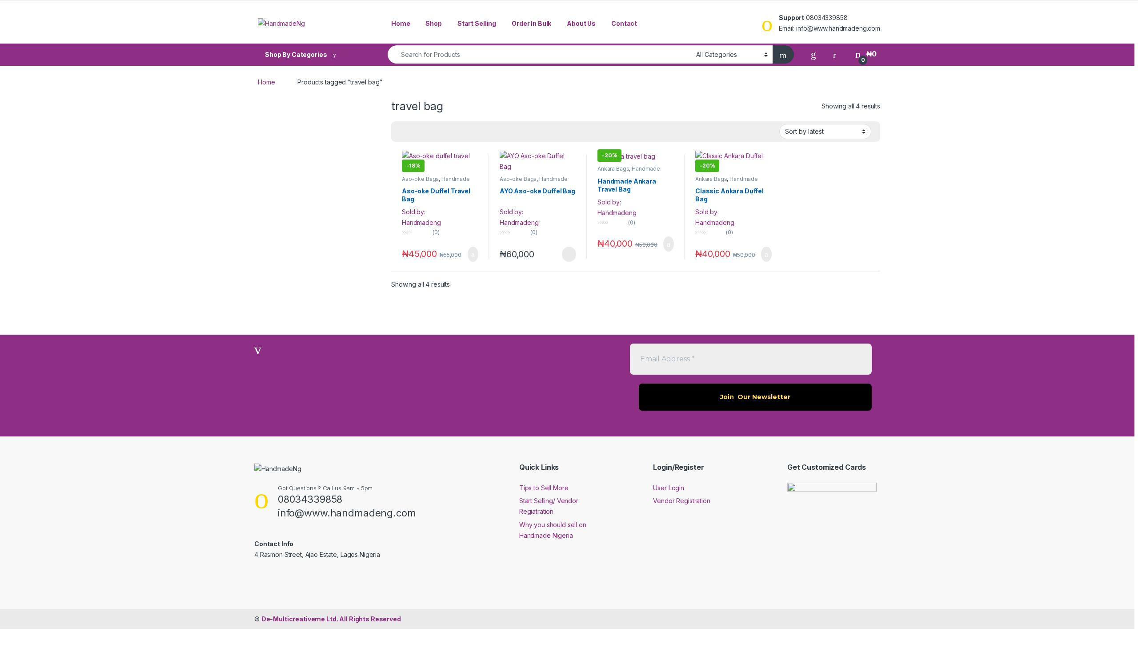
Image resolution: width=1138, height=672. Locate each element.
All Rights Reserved (331, 619)
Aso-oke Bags (420, 179)
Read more (568, 254)
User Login (668, 488)
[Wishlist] (813, 54)
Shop (433, 23)
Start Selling (476, 23)
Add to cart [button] (472, 254)
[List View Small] (416, 131)
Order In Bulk (531, 23)
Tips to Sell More (544, 488)
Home (400, 23)
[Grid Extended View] (403, 131)
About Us (581, 23)
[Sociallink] (258, 574)
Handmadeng (421, 222)
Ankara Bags (613, 168)
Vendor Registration (681, 500)
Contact (624, 23)
